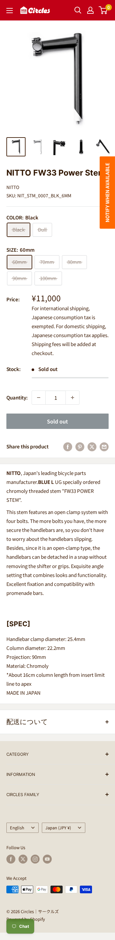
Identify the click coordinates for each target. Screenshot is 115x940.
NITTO (12, 187)
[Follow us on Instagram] (35, 859)
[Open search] (77, 10)
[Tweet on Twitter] (92, 446)
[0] (103, 10)
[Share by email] (104, 446)
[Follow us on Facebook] (10, 859)
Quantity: (17, 397)
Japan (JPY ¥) (58, 828)
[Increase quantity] (72, 397)
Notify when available (107, 192)
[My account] (90, 10)
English (17, 828)
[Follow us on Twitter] (23, 859)
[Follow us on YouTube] (47, 859)
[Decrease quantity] (38, 397)
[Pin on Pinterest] (79, 446)
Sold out (57, 421)
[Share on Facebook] (67, 446)
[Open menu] (9, 10)
